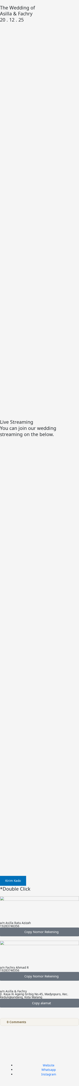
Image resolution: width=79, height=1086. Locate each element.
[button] (39, 932)
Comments (16, 1022)
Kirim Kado (13, 881)
